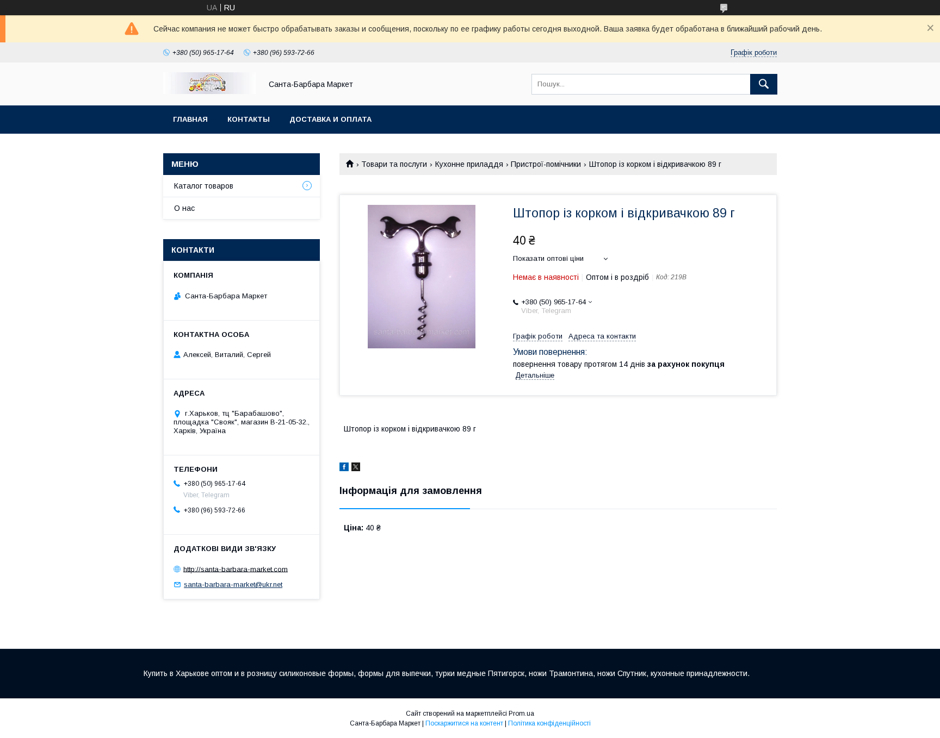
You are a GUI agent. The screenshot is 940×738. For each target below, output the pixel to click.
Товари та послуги (394, 164)
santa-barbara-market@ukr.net (233, 584)
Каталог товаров (203, 186)
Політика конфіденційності (549, 723)
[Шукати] (763, 84)
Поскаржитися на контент (464, 723)
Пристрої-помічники (546, 164)
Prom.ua (521, 713)
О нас (184, 208)
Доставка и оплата (330, 119)
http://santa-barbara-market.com (235, 569)
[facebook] (344, 468)
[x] (355, 468)
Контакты (248, 119)
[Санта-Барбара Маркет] (209, 91)
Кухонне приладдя (469, 164)
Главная (190, 119)
